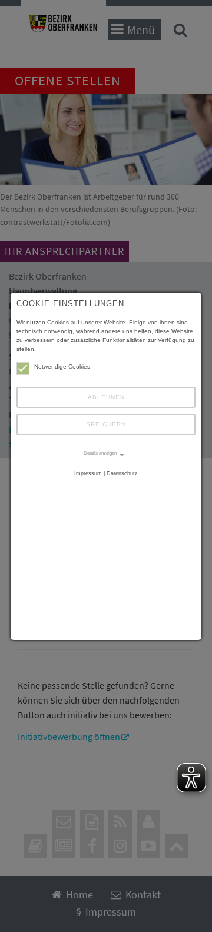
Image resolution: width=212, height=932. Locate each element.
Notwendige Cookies (62, 366)
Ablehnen (106, 397)
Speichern (106, 424)
